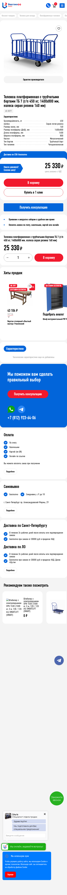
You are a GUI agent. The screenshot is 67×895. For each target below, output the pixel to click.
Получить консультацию (28, 394)
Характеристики (15, 349)
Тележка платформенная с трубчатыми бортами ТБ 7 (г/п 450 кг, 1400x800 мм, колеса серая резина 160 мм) (33, 238)
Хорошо (10, 874)
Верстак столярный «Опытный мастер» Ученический (19, 322)
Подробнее (10, 471)
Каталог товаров (8, 15)
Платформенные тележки (50, 15)
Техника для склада (27, 15)
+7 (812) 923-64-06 (21, 418)
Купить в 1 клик (33, 192)
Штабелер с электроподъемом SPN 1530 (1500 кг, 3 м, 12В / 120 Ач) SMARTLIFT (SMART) (31, 605)
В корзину (33, 183)
